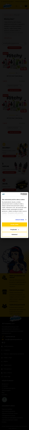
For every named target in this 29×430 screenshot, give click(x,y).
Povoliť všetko (14, 224)
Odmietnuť (14, 234)
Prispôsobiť (13, 229)
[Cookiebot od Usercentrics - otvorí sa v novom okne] (20, 194)
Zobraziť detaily (19, 219)
